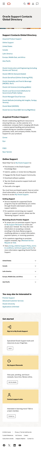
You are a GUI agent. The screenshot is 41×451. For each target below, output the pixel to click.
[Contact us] (37, 3)
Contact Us (30, 438)
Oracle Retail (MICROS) (11, 106)
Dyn (4, 141)
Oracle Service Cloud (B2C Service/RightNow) (19, 110)
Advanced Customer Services (13, 301)
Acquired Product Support (12, 39)
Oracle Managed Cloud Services (14, 97)
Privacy (17, 432)
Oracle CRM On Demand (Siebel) (14, 74)
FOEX (4, 148)
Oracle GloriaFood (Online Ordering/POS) (18, 77)
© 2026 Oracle (7, 432)
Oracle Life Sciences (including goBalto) (17, 87)
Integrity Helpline (20, 438)
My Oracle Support (22, 163)
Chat (14, 243)
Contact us (11, 416)
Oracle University (9, 304)
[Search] (24, 3)
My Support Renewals (14, 225)
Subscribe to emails (8, 438)
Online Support (8, 42)
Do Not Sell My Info (26, 432)
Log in (10, 348)
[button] (4, 3)
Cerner (5, 137)
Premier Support (9, 298)
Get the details (12, 382)
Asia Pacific (7, 61)
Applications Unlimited (11, 307)
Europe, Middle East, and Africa (14, 57)
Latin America (8, 54)
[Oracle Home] (9, 3)
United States (7, 46)
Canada (5, 50)
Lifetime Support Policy (22, 246)
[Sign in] (33, 3)
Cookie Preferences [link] (8, 435)
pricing (10, 246)
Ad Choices (18, 435)
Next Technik (7, 152)
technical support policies (24, 248)
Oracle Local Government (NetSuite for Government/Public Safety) (16, 92)
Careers (26, 435)
